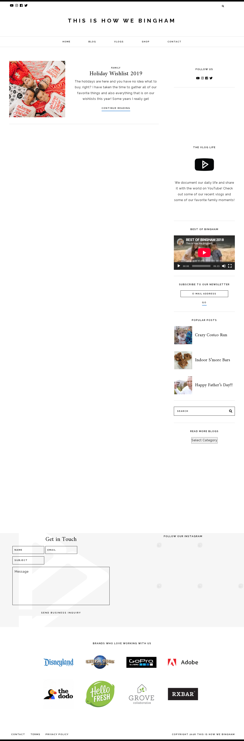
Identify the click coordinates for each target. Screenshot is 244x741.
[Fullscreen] (230, 266)
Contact (174, 41)
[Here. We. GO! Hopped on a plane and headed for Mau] (183, 562)
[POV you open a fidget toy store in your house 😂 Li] (142, 603)
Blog (92, 41)
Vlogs (119, 41)
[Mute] (224, 266)
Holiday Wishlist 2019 (115, 74)
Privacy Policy (57, 734)
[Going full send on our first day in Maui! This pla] (142, 562)
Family (116, 67)
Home (67, 41)
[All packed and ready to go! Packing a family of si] (224, 562)
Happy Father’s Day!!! (214, 385)
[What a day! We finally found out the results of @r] (183, 603)
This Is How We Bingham (122, 20)
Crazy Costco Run (211, 335)
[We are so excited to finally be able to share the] (224, 603)
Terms (35, 734)
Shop (146, 41)
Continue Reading (116, 108)
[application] (204, 252)
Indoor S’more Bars (212, 360)
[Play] (179, 266)
